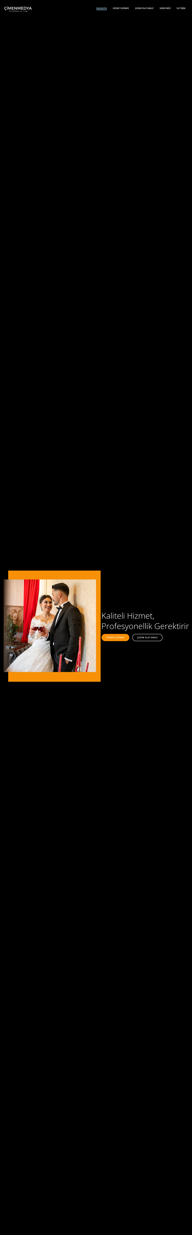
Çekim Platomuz (144, 8)
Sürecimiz (165, 8)
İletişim (181, 8)
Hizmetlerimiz (121, 8)
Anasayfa (101, 8)
